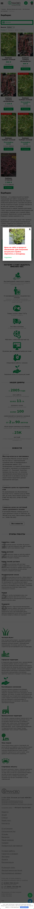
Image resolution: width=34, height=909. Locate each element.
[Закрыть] (30, 229)
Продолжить (24, 907)
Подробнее (8, 257)
